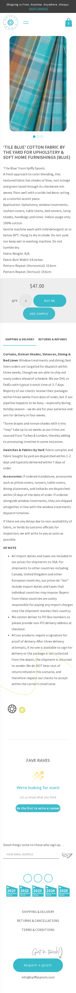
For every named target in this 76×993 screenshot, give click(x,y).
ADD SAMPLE (39, 314)
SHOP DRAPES (38, 9)
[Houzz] (48, 878)
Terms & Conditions (38, 930)
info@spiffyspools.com (38, 977)
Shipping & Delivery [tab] (19, 339)
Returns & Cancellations (38, 920)
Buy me (49, 301)
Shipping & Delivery (38, 912)
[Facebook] (27, 878)
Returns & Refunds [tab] (52, 339)
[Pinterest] (38, 878)
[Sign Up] (67, 855)
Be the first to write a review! (38, 808)
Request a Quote (38, 965)
